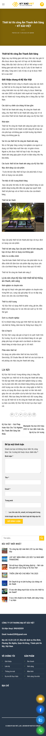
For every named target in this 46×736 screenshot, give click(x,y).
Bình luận (9, 456)
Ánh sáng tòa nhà (33, 676)
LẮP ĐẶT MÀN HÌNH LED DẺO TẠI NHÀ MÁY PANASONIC (26, 558)
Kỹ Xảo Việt (6, 84)
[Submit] (41, 538)
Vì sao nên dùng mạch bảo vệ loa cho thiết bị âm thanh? (26, 591)
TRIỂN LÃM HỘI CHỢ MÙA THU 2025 (23, 573)
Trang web (9, 501)
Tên (7, 478)
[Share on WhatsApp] (12, 415)
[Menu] (3, 4)
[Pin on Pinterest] (30, 415)
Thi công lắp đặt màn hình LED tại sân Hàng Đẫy (26, 550)
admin (32, 33)
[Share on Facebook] (16, 415)
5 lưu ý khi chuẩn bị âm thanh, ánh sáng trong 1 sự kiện (26, 599)
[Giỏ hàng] (42, 4)
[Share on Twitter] (21, 415)
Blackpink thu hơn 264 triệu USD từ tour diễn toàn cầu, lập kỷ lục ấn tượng (33, 429)
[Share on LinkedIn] (34, 415)
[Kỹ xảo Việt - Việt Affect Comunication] (23, 4)
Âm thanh (30, 661)
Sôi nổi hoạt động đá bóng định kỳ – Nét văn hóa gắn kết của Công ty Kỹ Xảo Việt (26, 566)
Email (7, 489)
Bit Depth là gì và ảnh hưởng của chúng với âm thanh (25, 583)
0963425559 (19, 628)
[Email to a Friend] (25, 415)
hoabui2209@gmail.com (17, 634)
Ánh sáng (30, 666)
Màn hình (30, 671)
